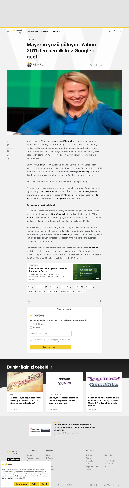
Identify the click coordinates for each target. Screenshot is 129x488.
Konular (44, 31)
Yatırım (90, 395)
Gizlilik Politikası (111, 464)
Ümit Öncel (13, 410)
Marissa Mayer (66, 291)
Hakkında (89, 455)
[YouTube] (99, 485)
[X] (91, 485)
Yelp (40, 291)
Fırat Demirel (53, 410)
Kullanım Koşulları (111, 467)
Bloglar (12, 395)
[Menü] (8, 32)
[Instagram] (104, 485)
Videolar (30, 461)
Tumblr (30, 291)
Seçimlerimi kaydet (50, 347)
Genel (29, 39)
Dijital (48, 455)
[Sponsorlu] (87, 272)
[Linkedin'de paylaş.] (8, 159)
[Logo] (16, 31)
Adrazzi (31, 280)
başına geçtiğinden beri (63, 141)
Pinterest (52, 291)
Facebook (40, 287)
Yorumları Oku (64, 309)
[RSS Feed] (117, 485)
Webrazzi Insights (33, 458)
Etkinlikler (55, 31)
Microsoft (65, 287)
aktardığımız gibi (58, 214)
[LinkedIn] (95, 485)
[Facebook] (113, 485)
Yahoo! (88, 287)
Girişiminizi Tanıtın (92, 467)
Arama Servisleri (55, 395)
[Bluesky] (108, 485)
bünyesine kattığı (80, 171)
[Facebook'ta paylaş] (8, 151)
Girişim (48, 461)
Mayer (80, 291)
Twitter (77, 287)
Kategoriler (33, 31)
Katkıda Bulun (90, 461)
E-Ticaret (49, 458)
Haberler (30, 455)
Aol (29, 287)
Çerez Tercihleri (110, 461)
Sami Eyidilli (92, 410)
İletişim (88, 469)
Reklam (88, 464)
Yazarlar (88, 458)
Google (52, 287)
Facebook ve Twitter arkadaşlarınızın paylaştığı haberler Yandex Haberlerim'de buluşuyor (74, 427)
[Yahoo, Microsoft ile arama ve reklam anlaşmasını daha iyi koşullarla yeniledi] (64, 382)
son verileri (45, 165)
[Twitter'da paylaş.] (8, 155)
